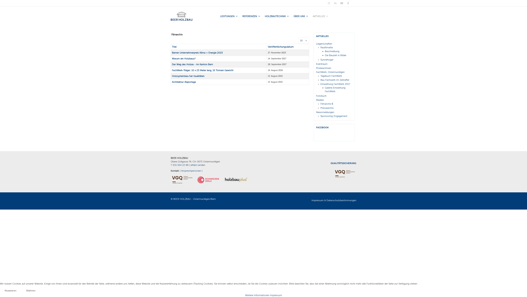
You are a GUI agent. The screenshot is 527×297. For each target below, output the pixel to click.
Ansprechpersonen (191, 170)
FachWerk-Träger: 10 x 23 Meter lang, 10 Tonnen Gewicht (202, 70)
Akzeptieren (10, 290)
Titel (174, 46)
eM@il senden (197, 165)
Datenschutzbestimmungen (341, 200)
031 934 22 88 (180, 165)
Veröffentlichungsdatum (281, 46)
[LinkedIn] (335, 3)
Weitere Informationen (257, 295)
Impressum (318, 200)
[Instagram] (329, 3)
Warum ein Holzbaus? (184, 58)
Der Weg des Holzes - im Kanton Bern (192, 64)
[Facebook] (348, 3)
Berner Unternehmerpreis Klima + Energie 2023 (197, 52)
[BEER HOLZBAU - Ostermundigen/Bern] (181, 16)
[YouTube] (341, 3)
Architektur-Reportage (184, 82)
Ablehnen (30, 290)
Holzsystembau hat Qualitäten (188, 76)
